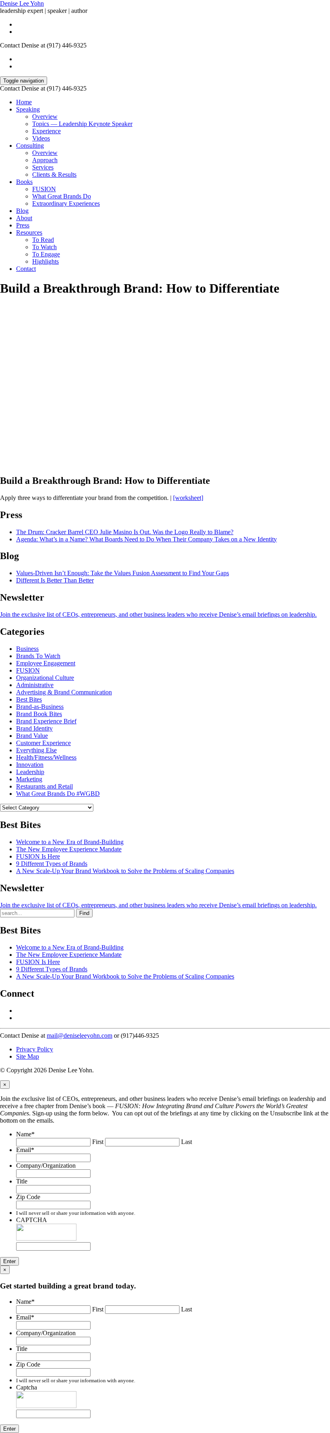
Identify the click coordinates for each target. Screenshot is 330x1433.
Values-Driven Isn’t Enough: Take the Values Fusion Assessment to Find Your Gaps (122, 573)
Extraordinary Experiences (66, 203)
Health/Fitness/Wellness (46, 757)
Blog (22, 210)
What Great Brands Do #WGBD (58, 793)
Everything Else (36, 750)
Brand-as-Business (40, 706)
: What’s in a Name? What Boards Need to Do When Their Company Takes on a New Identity (146, 539)
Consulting (30, 145)
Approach (45, 160)
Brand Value (32, 735)
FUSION (44, 189)
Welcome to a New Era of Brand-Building (70, 841)
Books (24, 181)
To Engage (46, 254)
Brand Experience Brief (46, 721)
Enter (9, 1261)
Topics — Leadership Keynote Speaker (82, 123)
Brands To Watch (38, 655)
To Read (43, 239)
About (24, 218)
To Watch (44, 247)
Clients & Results (54, 174)
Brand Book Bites (39, 713)
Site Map (27, 1056)
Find (84, 913)
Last (186, 1141)
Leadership (30, 771)
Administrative (35, 684)
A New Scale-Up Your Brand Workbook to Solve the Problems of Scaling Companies (125, 870)
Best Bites (29, 699)
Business (27, 648)
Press (22, 225)
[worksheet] (188, 497)
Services (43, 167)
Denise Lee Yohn (22, 3)
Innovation (29, 764)
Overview (45, 116)
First (97, 1141)
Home (24, 102)
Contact (26, 268)
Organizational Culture (45, 677)
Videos (41, 138)
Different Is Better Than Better (55, 580)
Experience (46, 131)
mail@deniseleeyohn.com (79, 1035)
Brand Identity (34, 728)
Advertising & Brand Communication (64, 692)
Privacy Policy (34, 1049)
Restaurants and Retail (44, 786)
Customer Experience (43, 742)
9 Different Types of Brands (51, 863)
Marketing (29, 779)
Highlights (45, 261)
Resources (29, 232)
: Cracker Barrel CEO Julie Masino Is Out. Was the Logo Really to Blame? (124, 532)
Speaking (28, 109)
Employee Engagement (45, 663)
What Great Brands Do (61, 196)
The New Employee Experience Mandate (69, 849)
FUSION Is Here (38, 856)
